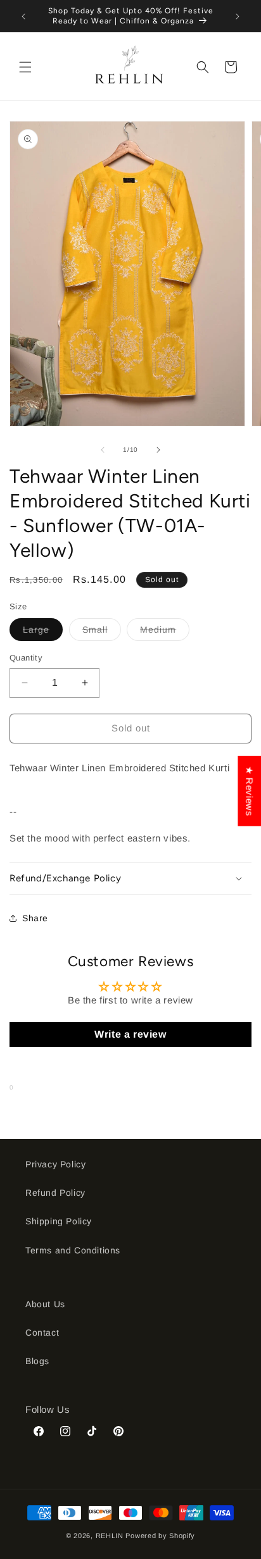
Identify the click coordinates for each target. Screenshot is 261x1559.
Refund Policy (55, 1193)
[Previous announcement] (23, 16)
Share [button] (35, 918)
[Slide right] (158, 450)
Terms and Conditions (72, 1250)
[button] (25, 67)
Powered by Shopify (160, 1535)
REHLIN (110, 1535)
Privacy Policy (55, 1164)
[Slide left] (103, 450)
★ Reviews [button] (249, 791)
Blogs (37, 1361)
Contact (42, 1332)
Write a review (130, 1034)
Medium (164, 632)
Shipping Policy (58, 1221)
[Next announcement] (237, 16)
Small (101, 632)
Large (43, 632)
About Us (45, 1304)
